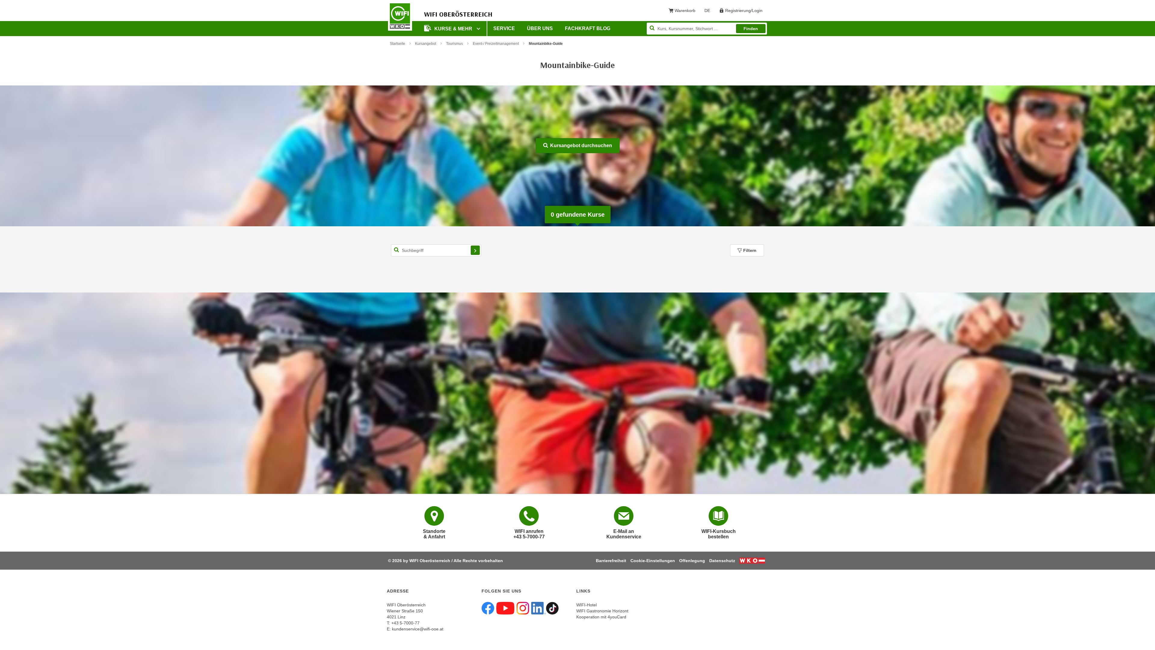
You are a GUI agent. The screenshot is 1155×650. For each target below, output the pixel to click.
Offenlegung (692, 560)
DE (709, 11)
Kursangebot (425, 44)
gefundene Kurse (578, 214)
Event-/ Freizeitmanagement (496, 44)
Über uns (540, 28)
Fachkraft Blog (587, 28)
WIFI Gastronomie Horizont (602, 610)
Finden (751, 28)
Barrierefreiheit (611, 560)
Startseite (397, 44)
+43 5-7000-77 (405, 623)
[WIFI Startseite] (400, 16)
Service (504, 28)
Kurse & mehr (453, 28)
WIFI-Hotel (586, 604)
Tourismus (454, 44)
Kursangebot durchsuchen (580, 145)
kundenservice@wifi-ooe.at (417, 629)
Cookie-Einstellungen (652, 560)
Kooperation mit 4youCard (601, 616)
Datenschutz (722, 560)
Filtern (749, 250)
